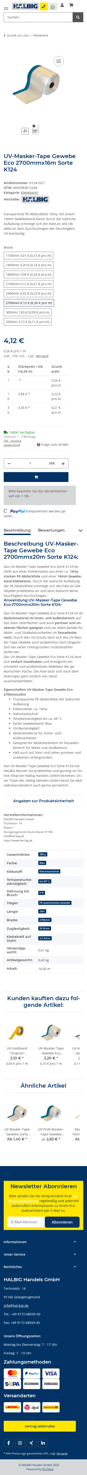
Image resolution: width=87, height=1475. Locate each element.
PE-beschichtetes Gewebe (54, 902)
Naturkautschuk (49, 871)
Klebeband (29, 192)
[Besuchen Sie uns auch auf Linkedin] (43, 1443)
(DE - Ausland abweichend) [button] (12, 443)
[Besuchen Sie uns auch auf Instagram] (20, 1443)
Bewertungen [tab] (51, 530)
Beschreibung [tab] (17, 530)
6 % (41, 892)
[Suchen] (78, 17)
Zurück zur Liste (18, 35)
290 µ (42, 854)
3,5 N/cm (44, 938)
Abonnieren (62, 1222)
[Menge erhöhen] (63, 463)
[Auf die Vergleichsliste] (59, 61)
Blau (42, 863)
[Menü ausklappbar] (6, 7)
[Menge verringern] (9, 463)
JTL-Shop (47, 1469)
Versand (42, 356)
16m (42, 911)
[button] (62, 5)
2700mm (44, 920)
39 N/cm (44, 928)
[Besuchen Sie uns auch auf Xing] (31, 1443)
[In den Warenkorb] (7, 49)
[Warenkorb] (71, 5)
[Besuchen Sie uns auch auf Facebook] (8, 1443)
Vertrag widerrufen (40, 1426)
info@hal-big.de (16, 1305)
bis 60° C (44, 881)
